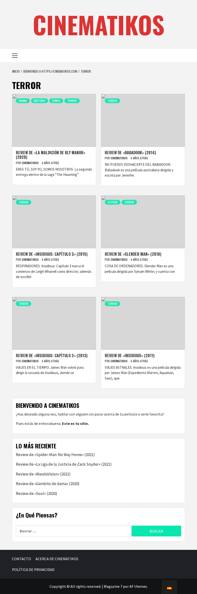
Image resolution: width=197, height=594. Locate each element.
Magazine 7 (113, 586)
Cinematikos (30, 163)
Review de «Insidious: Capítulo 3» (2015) (51, 254)
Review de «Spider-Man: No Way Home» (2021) (55, 454)
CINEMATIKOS (99, 24)
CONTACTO (21, 558)
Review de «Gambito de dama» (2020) (48, 483)
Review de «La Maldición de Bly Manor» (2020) (50, 155)
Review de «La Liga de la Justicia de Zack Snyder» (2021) (64, 464)
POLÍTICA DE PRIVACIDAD (33, 569)
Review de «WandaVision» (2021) (43, 474)
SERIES (56, 101)
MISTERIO (39, 101)
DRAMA (23, 101)
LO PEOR (112, 202)
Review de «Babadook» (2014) (130, 152)
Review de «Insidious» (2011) (129, 355)
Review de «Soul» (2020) (36, 493)
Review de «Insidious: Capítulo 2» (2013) (51, 355)
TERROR (72, 101)
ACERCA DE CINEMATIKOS (57, 558)
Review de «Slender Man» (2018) (133, 254)
